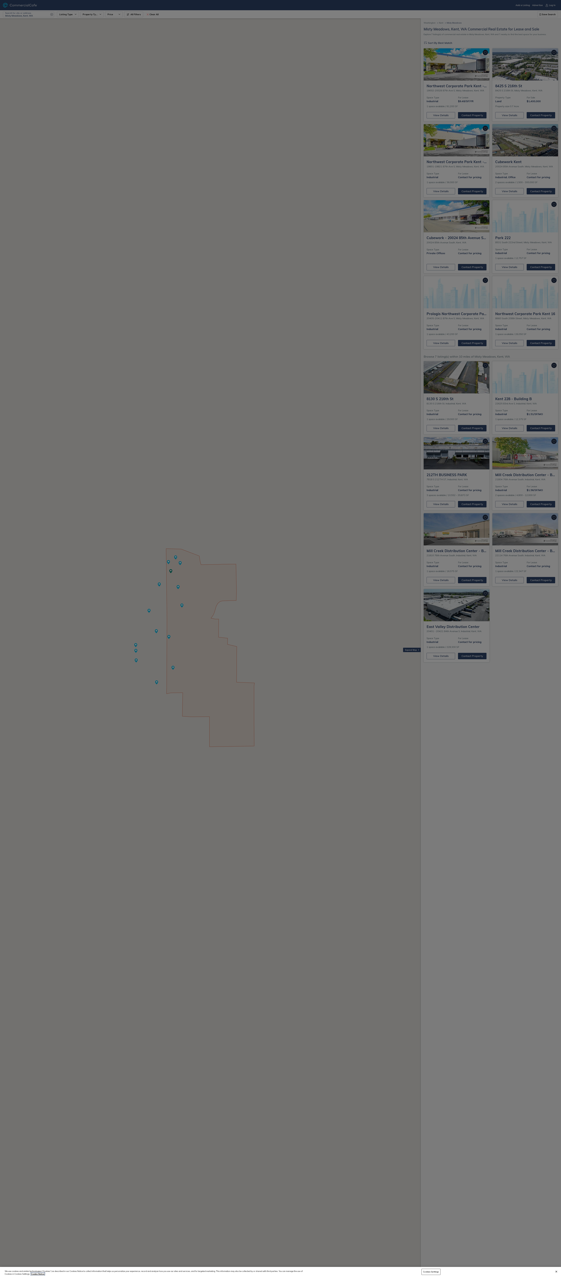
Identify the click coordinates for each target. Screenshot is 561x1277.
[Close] (556, 1271)
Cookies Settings (431, 1272)
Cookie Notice (37, 1274)
